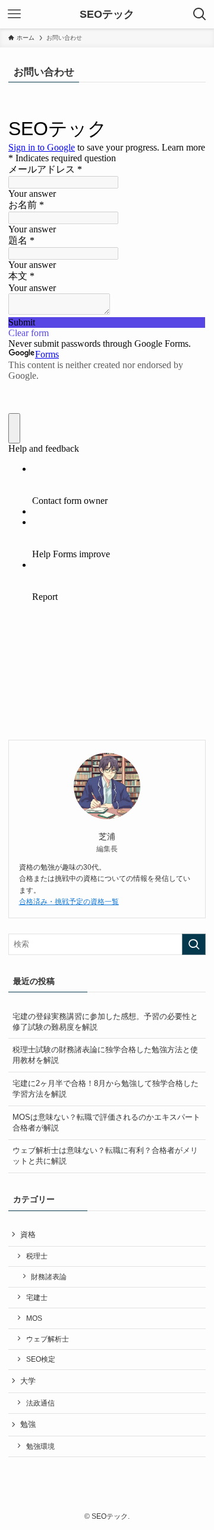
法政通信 (40, 1403)
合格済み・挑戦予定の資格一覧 (69, 901)
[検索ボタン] (199, 14)
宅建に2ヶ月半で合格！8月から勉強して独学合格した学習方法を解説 (105, 1088)
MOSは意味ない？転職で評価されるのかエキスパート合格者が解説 (106, 1122)
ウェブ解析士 (47, 1339)
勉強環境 (40, 1446)
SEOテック (107, 14)
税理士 (37, 1256)
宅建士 (37, 1297)
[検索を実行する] (194, 944)
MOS (34, 1318)
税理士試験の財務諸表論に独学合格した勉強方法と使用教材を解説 (105, 1055)
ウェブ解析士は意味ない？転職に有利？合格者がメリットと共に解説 (105, 1155)
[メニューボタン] (14, 14)
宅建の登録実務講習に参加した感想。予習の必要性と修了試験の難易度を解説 (105, 1021)
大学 (28, 1380)
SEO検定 (40, 1359)
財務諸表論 (49, 1276)
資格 (28, 1234)
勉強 (28, 1424)
